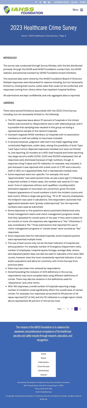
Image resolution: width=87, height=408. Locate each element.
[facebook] (36, 2)
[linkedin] (49, 2)
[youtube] (45, 2)
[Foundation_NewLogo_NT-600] (24, 6)
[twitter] (40, 2)
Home (24, 35)
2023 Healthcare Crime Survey (43, 35)
